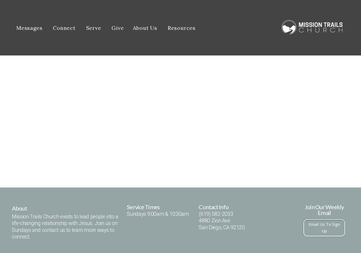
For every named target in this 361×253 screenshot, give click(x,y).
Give (118, 28)
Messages (30, 28)
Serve (94, 28)
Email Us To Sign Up (324, 227)
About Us (146, 28)
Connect (65, 28)
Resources (182, 28)
